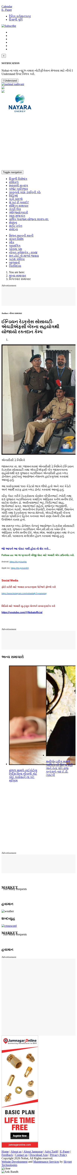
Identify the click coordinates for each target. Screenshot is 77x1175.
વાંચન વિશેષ (16, 239)
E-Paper (65, 1151)
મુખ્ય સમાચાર (17, 275)
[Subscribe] (8, 25)
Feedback (7, 1154)
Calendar (6, 6)
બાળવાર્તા (14, 262)
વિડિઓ (13, 195)
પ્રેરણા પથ (15, 249)
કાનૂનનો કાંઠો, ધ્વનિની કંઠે (25, 192)
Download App (39, 1154)
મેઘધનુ (13, 222)
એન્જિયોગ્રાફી (18, 212)
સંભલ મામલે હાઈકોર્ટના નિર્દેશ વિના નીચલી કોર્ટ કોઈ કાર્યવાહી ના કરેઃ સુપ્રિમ (23, 775)
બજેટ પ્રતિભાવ (18, 188)
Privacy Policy (58, 1154)
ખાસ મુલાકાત (17, 215)
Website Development (14, 1161)
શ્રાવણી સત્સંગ (18, 185)
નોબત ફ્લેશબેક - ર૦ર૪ (23, 252)
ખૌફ (11, 242)
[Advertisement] (38, 142)
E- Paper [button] (6, 9)
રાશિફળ (14, 182)
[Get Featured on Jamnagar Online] (19, 1146)
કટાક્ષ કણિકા (17, 259)
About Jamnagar (33, 1151)
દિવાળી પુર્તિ (16, 19)
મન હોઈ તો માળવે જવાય (24, 255)
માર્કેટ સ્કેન (15, 225)
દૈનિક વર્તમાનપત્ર (20, 16)
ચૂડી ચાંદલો (16, 199)
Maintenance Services (46, 1161)
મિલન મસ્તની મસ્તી (21, 235)
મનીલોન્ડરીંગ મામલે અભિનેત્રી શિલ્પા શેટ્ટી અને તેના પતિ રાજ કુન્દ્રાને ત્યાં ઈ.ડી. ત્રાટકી (59, 768)
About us (16, 1151)
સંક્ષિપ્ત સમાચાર (18, 205)
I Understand (10, 80)
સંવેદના (13, 229)
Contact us (21, 1154)
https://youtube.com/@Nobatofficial (21, 612)
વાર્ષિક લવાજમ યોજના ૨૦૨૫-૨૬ (29, 219)
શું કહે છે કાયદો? (19, 202)
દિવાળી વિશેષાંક (18, 178)
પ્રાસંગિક (15, 245)
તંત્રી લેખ (15, 209)
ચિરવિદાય (15, 265)
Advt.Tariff (51, 1151)
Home (5, 1151)
